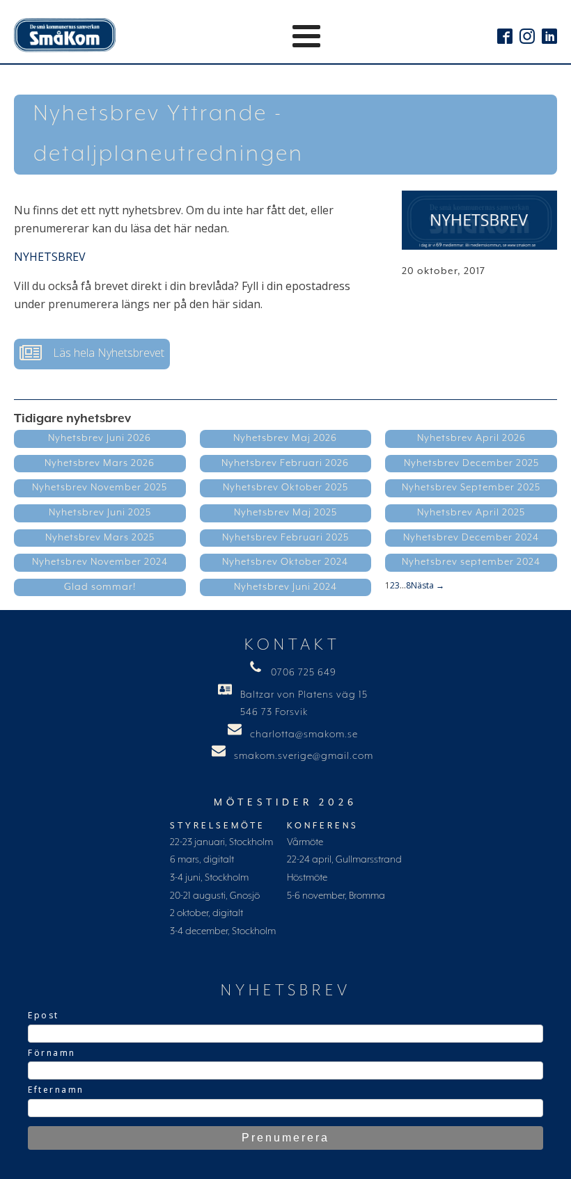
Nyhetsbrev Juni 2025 (100, 512)
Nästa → (427, 585)
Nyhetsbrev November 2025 (99, 487)
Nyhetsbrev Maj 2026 (285, 438)
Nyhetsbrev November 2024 (100, 562)
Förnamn (52, 1053)
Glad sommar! (100, 587)
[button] (92, 354)
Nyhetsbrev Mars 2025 (100, 537)
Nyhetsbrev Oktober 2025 (285, 487)
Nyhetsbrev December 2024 (471, 537)
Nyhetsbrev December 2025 (471, 463)
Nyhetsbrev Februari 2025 (285, 537)
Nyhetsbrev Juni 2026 (99, 438)
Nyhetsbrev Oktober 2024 (285, 562)
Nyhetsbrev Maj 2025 (285, 512)
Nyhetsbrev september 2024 (471, 562)
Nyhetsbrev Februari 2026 (285, 463)
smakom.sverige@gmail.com (303, 756)
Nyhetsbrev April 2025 (471, 512)
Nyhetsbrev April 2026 (471, 438)
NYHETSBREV (50, 256)
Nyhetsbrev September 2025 (471, 487)
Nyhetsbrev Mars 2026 (100, 463)
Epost (43, 1015)
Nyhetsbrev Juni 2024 (285, 587)
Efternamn (56, 1090)
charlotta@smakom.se (304, 734)
